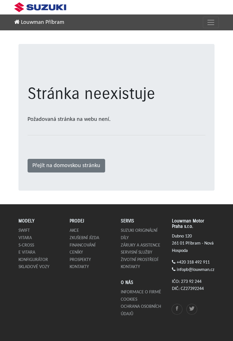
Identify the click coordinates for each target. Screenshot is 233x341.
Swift (24, 230)
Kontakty (79, 267)
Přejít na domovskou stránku (66, 166)
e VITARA (26, 252)
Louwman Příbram (42, 22)
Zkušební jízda (84, 238)
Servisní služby (136, 252)
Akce (74, 230)
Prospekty (80, 260)
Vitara (25, 238)
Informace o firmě (141, 292)
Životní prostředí (139, 260)
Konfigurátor (33, 260)
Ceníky (76, 252)
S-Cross (26, 245)
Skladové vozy (33, 267)
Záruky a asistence (140, 245)
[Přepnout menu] (211, 22)
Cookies (129, 299)
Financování (82, 245)
